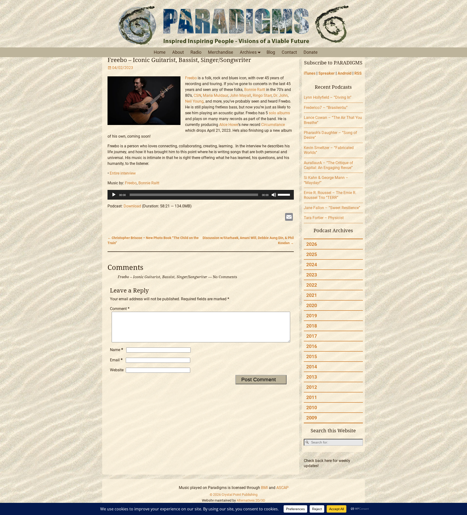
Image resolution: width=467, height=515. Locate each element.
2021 (311, 295)
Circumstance (273, 124)
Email (116, 360)
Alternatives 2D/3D (251, 500)
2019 (311, 316)
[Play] (113, 194)
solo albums (279, 113)
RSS (358, 73)
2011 (311, 397)
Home (160, 52)
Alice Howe (228, 124)
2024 (311, 264)
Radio (195, 52)
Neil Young (194, 101)
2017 (311, 336)
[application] (201, 195)
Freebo (191, 78)
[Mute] (273, 194)
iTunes (309, 73)
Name (116, 349)
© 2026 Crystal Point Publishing (234, 495)
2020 (311, 305)
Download (132, 206)
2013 (311, 377)
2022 (311, 285)
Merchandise (220, 52)
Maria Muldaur (215, 95)
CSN (197, 95)
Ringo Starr (262, 95)
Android (344, 73)
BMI (264, 487)
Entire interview (123, 173)
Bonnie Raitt (254, 89)
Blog (271, 52)
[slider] (284, 194)
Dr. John (280, 95)
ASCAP (282, 487)
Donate (311, 52)
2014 (311, 367)
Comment (119, 308)
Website (117, 370)
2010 (311, 407)
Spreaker (326, 73)
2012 (311, 387)
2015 (311, 356)
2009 (311, 418)
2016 (311, 346)
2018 (311, 326)
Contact (289, 52)
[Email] (289, 217)
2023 (311, 275)
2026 (311, 244)
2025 (311, 254)
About (178, 52)
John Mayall (240, 95)
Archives (248, 52)
